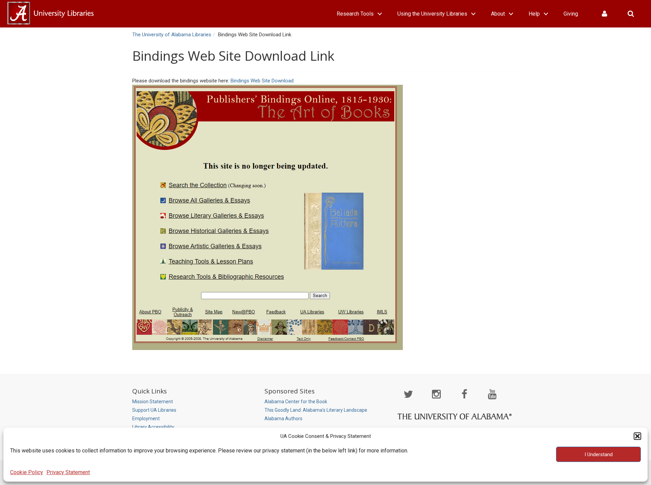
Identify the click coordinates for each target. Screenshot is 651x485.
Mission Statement (152, 401)
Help (534, 14)
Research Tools (355, 14)
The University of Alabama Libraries (171, 35)
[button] (637, 436)
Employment (146, 418)
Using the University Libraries (432, 14)
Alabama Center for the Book (295, 401)
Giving (571, 14)
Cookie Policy (26, 472)
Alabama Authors (283, 418)
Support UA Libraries (154, 410)
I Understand (599, 454)
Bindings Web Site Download (262, 81)
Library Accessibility (153, 427)
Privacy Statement (68, 472)
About (498, 14)
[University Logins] (604, 13)
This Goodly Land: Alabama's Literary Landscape (315, 410)
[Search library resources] (630, 13)
